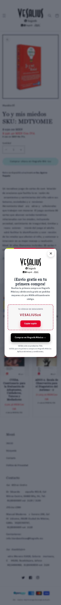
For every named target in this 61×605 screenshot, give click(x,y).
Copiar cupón (30, 323)
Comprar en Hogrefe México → (30, 337)
